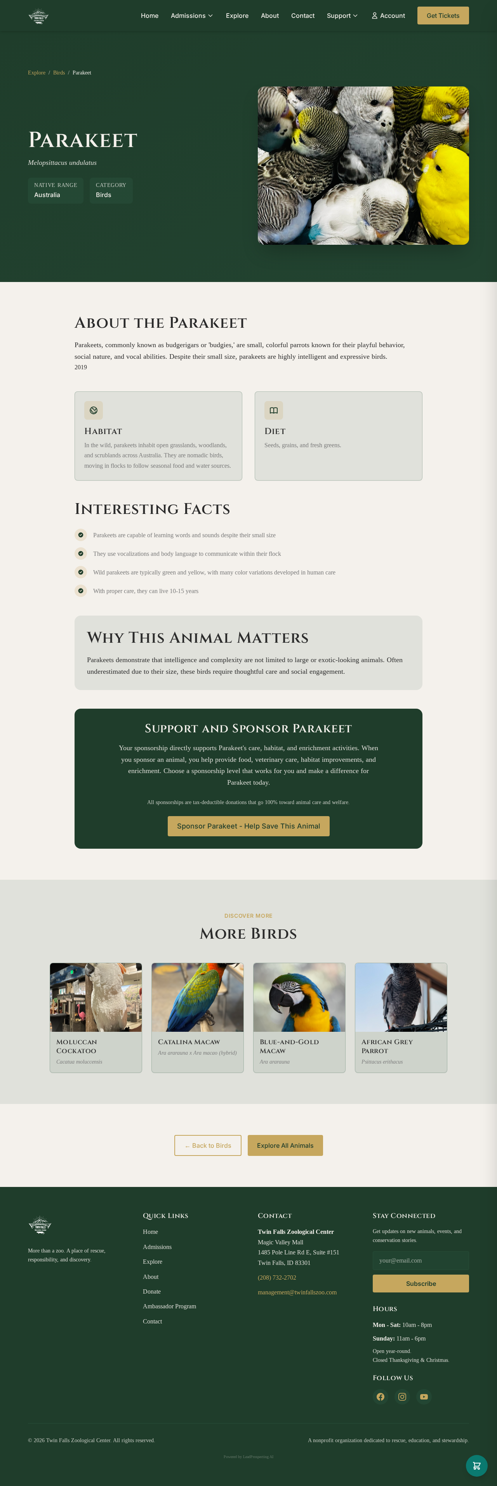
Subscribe (421, 1283)
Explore (237, 15)
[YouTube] (424, 1397)
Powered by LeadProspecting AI (248, 1457)
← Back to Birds (207, 1145)
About (270, 15)
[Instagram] (402, 1397)
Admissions (188, 15)
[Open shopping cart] (477, 1466)
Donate (152, 1291)
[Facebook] (380, 1397)
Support (339, 15)
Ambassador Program (169, 1306)
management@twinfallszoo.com (297, 1292)
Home (149, 15)
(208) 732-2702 (277, 1277)
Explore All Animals (285, 1145)
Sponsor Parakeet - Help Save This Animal (248, 826)
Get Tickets (443, 15)
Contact (303, 15)
